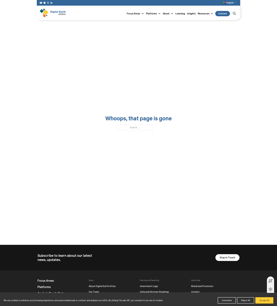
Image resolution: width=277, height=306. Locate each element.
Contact (222, 13)
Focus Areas (46, 280)
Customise (227, 300)
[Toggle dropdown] (143, 13)
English (230, 2)
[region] (138, 299)
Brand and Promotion (202, 286)
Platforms (44, 287)
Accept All (264, 300)
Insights (191, 13)
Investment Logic (149, 286)
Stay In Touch (227, 257)
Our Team (94, 291)
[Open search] (234, 13)
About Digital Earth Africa (102, 286)
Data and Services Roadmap (154, 291)
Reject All (245, 300)
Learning (180, 13)
